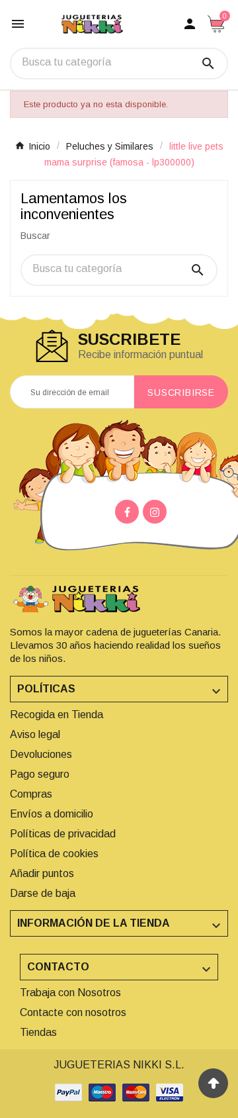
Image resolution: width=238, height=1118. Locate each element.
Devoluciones (41, 754)
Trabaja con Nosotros (70, 992)
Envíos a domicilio (51, 813)
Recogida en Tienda (56, 714)
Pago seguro (39, 774)
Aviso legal (35, 734)
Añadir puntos (42, 873)
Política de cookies (54, 853)
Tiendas (38, 1032)
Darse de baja (42, 893)
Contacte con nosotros (73, 1012)
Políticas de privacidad (63, 833)
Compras (31, 794)
